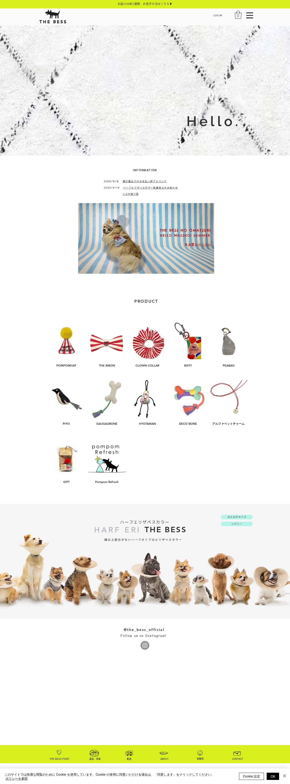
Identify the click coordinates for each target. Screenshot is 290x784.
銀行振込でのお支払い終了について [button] (145, 181)
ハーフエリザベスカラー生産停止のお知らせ (150, 187)
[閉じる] (284, 776)
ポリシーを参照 (16, 778)
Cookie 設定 (251, 776)
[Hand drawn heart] (59, 752)
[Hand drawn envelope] (237, 753)
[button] (238, 15)
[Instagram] (144, 645)
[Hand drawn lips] (163, 753)
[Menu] (249, 15)
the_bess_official (145, 630)
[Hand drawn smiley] (200, 753)
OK (273, 776)
